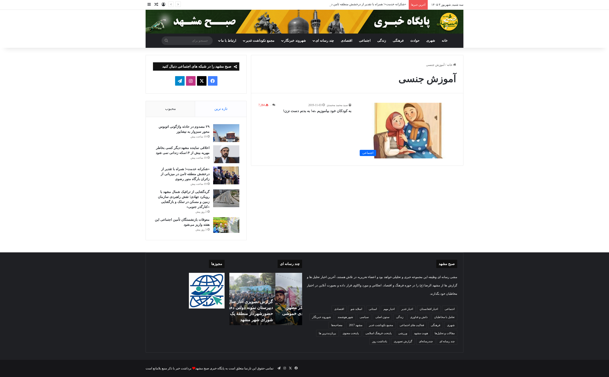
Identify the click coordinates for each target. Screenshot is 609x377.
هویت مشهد (421, 333)
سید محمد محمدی (337, 105)
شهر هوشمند (345, 317)
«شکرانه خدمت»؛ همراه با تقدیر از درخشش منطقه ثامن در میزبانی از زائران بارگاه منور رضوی (345, 4)
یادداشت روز (379, 341)
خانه (445, 40)
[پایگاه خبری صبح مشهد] (304, 22)
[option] (265, 299)
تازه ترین (220, 109)
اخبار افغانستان (429, 309)
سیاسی (364, 317)
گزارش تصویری (403, 341)
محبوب (170, 109)
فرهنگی (398, 40)
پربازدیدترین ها (327, 333)
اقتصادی (346, 40)
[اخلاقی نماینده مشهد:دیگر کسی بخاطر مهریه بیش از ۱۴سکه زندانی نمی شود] (226, 154)
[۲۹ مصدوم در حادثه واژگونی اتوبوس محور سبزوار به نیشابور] (226, 133)
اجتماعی (365, 40)
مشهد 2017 (355, 325)
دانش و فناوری (418, 317)
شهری (430, 40)
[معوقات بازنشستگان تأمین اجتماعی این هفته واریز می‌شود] (226, 225)
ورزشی (402, 333)
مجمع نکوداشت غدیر (260, 40)
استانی (373, 309)
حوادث (415, 40)
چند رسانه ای (324, 40)
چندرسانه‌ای (426, 341)
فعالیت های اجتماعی (412, 325)
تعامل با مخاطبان (444, 317)
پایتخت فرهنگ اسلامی (378, 333)
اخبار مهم (389, 309)
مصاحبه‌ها (336, 325)
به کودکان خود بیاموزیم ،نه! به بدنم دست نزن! (317, 111)
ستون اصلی (382, 317)
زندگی (381, 40)
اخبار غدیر (407, 309)
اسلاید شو (356, 309)
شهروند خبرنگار (321, 317)
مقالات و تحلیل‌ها (445, 333)
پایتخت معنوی (351, 333)
